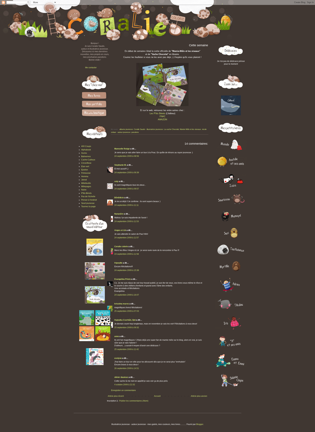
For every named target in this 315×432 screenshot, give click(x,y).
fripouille (118, 263)
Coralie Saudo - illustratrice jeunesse (148, 129)
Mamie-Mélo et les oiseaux (190, 129)
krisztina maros (121, 304)
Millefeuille (86, 183)
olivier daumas (121, 377)
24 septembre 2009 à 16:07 (126, 295)
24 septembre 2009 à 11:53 (126, 221)
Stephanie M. (120, 165)
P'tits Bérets (86, 193)
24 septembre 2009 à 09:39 (126, 172)
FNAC (162, 116)
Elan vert (85, 166)
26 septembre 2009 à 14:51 (126, 368)
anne (116, 336)
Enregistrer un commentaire (123, 390)
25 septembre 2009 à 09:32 (126, 327)
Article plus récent (116, 396)
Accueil (157, 396)
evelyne (118, 358)
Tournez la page (88, 206)
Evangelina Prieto (122, 279)
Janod (84, 180)
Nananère (119, 214)
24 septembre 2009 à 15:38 (126, 270)
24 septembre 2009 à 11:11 (126, 205)
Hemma (84, 176)
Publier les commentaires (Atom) (133, 401)
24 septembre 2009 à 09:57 (126, 189)
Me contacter (91, 67)
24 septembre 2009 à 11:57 (126, 238)
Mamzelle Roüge (122, 149)
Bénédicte (119, 197)
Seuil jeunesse (87, 203)
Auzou (84, 153)
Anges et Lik (120, 230)
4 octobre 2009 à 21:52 (124, 384)
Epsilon (84, 170)
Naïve (83, 190)
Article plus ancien (199, 396)
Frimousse (86, 173)
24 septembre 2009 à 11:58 (126, 254)
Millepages (86, 186)
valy (116, 181)
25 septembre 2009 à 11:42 (126, 349)
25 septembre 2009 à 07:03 (126, 311)
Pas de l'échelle (88, 196)
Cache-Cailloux (88, 160)
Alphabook (86, 150)
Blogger (199, 424)
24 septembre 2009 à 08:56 (126, 156)
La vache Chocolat (171, 129)
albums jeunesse (126, 129)
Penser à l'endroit (89, 200)
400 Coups (86, 146)
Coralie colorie (121, 246)
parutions (135, 132)
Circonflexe (86, 163)
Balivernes (86, 156)
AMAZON (162, 119)
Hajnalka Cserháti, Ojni (125, 320)
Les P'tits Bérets (157, 113)
